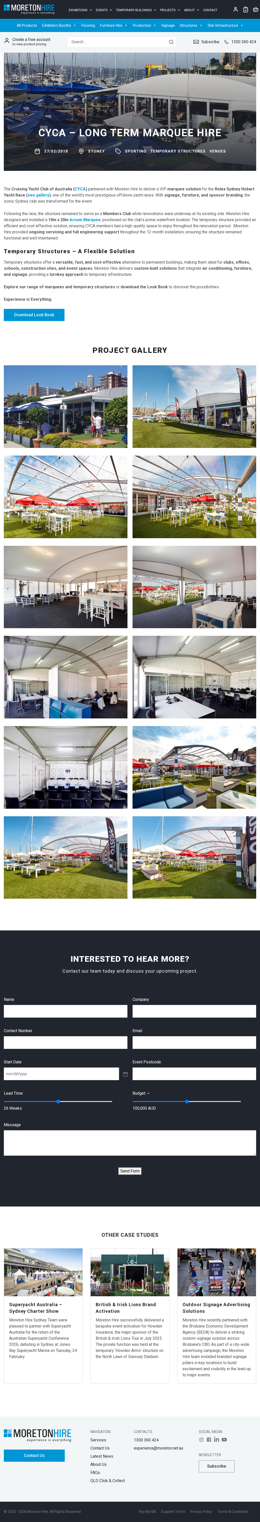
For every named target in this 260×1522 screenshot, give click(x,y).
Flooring (88, 25)
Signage (168, 25)
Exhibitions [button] (78, 10)
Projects (168, 10)
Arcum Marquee (85, 219)
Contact (210, 10)
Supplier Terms (173, 1512)
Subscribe (210, 41)
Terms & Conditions (233, 1512)
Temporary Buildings (134, 10)
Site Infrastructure (223, 25)
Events (102, 10)
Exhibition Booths (56, 25)
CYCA (80, 189)
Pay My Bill (147, 1512)
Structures (188, 25)
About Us (98, 1464)
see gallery (38, 195)
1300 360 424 (243, 41)
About (189, 10)
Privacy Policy (201, 1512)
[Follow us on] (201, 1439)
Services (98, 1440)
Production (142, 25)
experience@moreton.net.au (158, 1448)
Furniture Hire (111, 25)
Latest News (101, 1456)
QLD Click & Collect (107, 1480)
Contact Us (34, 1455)
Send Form (130, 1171)
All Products (27, 25)
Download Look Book (34, 314)
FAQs (95, 1472)
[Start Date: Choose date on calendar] (124, 1073)
